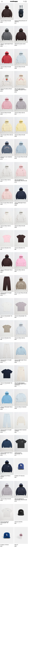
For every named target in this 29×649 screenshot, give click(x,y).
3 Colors (19, 362)
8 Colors (5, 68)
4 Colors (5, 22)
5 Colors (4, 249)
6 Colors (5, 181)
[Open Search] (24, 1)
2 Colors (19, 45)
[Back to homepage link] (14, 1)
